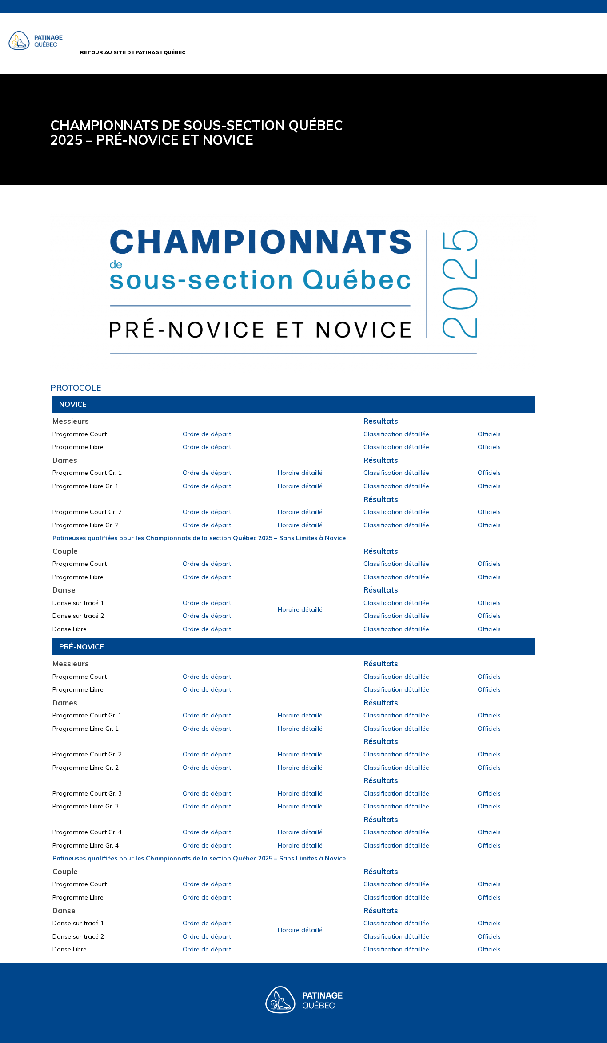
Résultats (380, 421)
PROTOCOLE (75, 387)
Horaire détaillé (300, 473)
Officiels (489, 434)
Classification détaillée (396, 434)
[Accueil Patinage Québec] (35, 43)
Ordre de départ (207, 434)
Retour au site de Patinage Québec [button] (132, 53)
